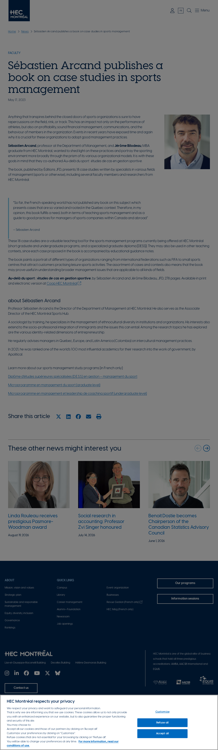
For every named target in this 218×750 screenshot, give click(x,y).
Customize (162, 711)
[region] (109, 722)
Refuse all (162, 722)
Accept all (162, 733)
